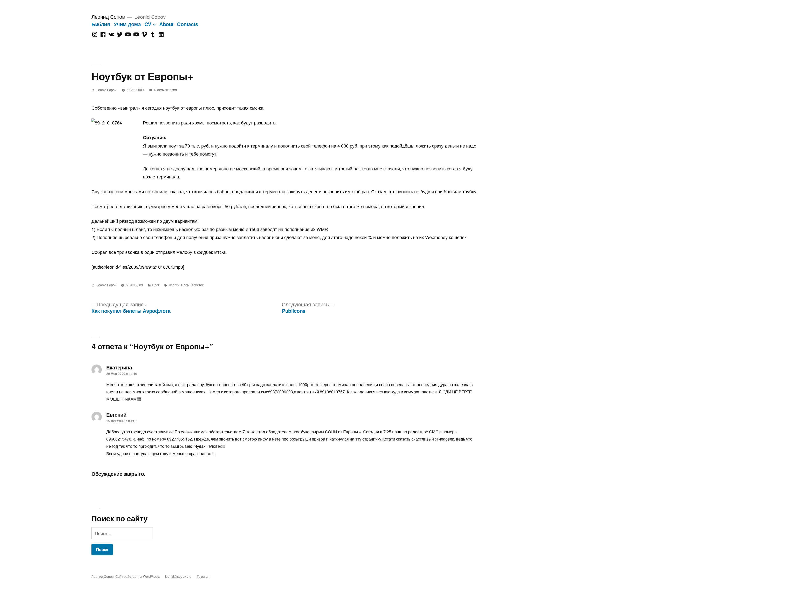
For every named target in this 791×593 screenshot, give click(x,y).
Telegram (203, 576)
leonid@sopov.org (178, 576)
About (166, 24)
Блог (155, 284)
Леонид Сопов (108, 16)
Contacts (187, 24)
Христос (197, 284)
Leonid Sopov (106, 89)
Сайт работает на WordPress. (138, 576)
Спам (185, 284)
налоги (174, 284)
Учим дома (127, 24)
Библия (100, 24)
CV (147, 24)
